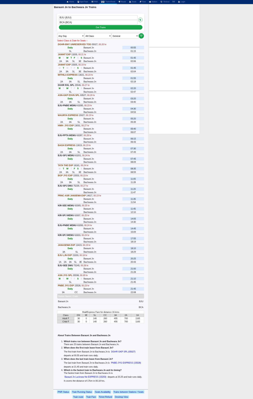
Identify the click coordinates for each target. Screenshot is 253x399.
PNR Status (63, 392)
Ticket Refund (105, 397)
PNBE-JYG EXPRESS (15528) (126, 362)
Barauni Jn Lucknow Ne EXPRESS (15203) (85, 377)
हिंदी (173, 2)
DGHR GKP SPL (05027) (123, 351)
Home (71, 2)
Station (154, 2)
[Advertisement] (174, 25)
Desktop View (121, 397)
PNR (96, 2)
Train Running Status (82, 392)
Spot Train (84, 2)
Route (123, 2)
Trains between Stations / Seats (128, 392)
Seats (133, 2)
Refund (166, 2)
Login (182, 2)
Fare (144, 2)
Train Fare (91, 397)
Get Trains (101, 27)
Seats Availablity (103, 392)
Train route (78, 397)
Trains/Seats (110, 2)
